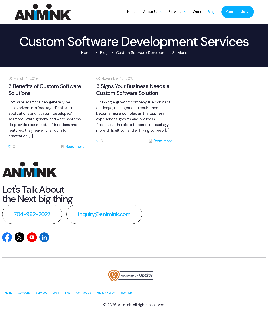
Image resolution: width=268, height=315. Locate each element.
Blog (104, 52)
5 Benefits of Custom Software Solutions (44, 90)
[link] (29, 170)
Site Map (126, 292)
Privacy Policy (105, 292)
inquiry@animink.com (104, 214)
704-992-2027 (32, 214)
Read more (75, 146)
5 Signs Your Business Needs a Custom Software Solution (132, 90)
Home (86, 52)
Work (56, 292)
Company (24, 292)
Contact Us (83, 292)
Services (41, 292)
